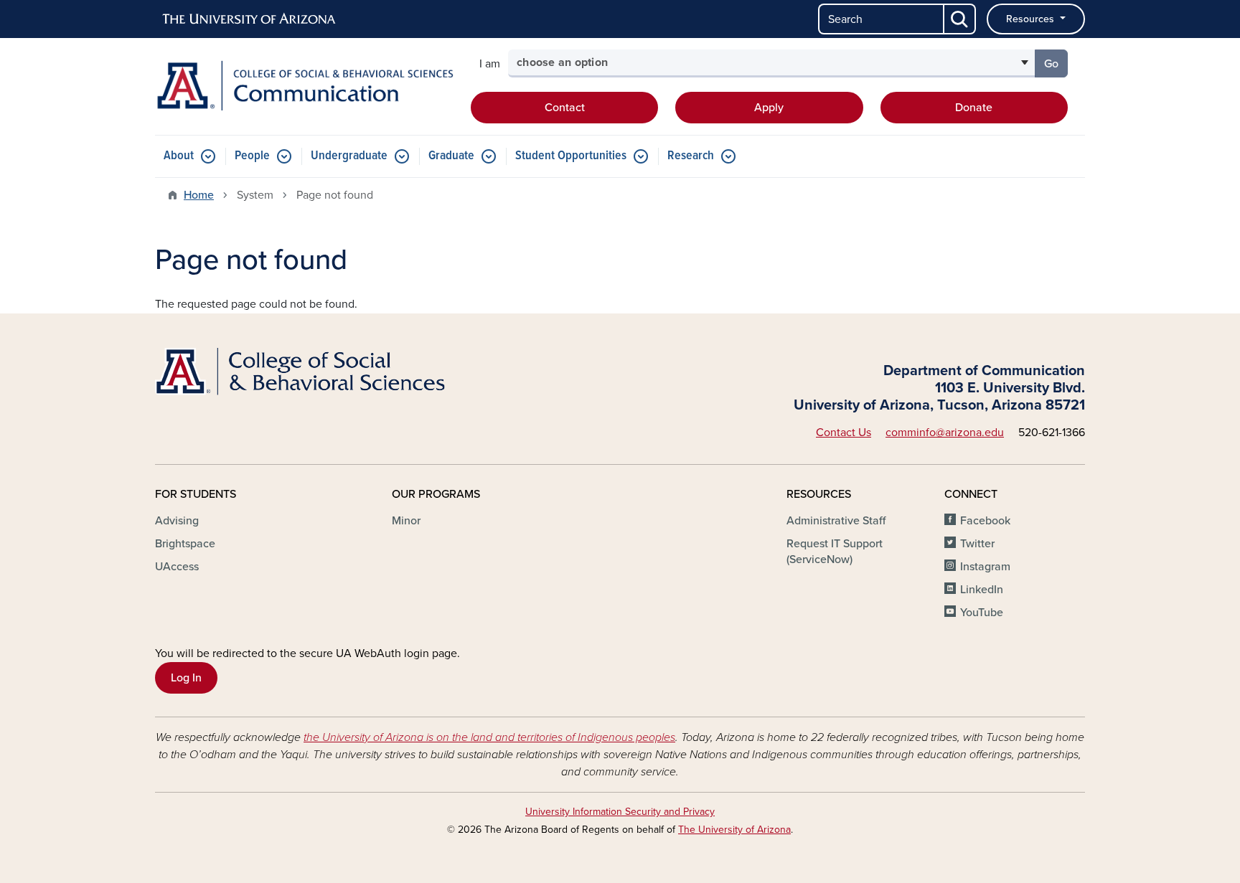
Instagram (985, 566)
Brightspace (185, 544)
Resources (1031, 19)
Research (690, 156)
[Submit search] (960, 19)
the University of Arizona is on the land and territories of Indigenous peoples (489, 737)
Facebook (985, 521)
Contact (565, 107)
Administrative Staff (836, 521)
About (179, 156)
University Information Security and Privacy (620, 812)
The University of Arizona (734, 829)
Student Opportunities (570, 156)
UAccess (177, 566)
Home (199, 195)
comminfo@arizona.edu (945, 432)
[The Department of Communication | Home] (304, 85)
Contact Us (843, 432)
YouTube (981, 612)
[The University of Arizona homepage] (249, 19)
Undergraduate (349, 156)
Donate (973, 107)
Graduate (451, 156)
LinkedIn (981, 589)
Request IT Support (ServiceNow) (834, 552)
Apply (769, 107)
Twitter (977, 544)
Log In (186, 678)
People (252, 156)
